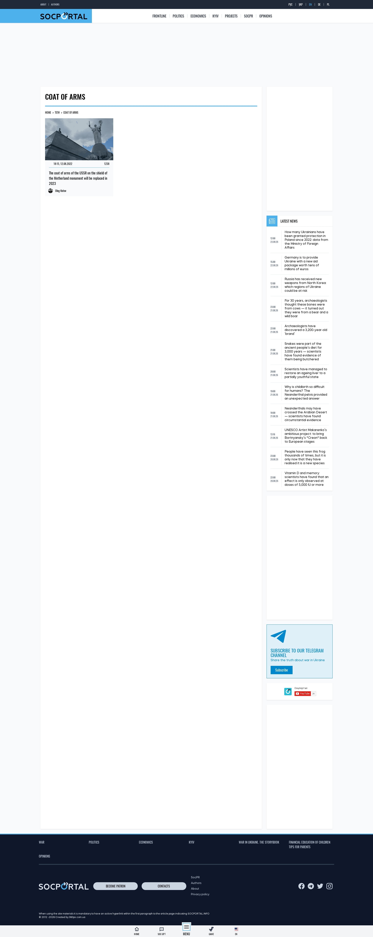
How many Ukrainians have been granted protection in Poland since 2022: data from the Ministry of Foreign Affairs (306, 240)
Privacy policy (200, 894)
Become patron (115, 886)
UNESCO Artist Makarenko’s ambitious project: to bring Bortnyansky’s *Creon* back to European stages (306, 436)
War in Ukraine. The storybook (259, 842)
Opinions (265, 16)
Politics (178, 16)
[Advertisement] (186, 55)
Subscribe (281, 669)
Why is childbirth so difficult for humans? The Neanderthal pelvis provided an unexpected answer (306, 393)
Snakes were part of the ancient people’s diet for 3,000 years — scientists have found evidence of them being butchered (303, 351)
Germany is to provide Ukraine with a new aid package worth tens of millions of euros (302, 263)
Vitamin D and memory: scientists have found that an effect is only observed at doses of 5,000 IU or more (307, 479)
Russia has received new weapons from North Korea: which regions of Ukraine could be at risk (305, 285)
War (41, 842)
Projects (231, 16)
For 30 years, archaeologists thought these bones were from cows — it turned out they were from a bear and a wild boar (306, 308)
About (43, 4)
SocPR (248, 16)
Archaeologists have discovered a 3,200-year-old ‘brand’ (306, 330)
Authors (55, 4)
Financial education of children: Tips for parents (310, 844)
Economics (198, 16)
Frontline (159, 16)
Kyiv (216, 16)
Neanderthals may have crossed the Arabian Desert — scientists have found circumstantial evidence (306, 414)
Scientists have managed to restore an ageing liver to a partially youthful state (306, 373)
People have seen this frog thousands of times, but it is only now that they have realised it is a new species (305, 457)
